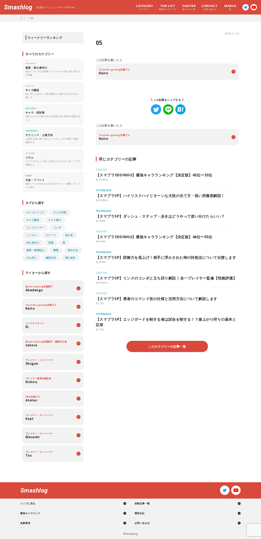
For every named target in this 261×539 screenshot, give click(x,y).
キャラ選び (54, 220)
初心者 (69, 235)
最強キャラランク (167, 7)
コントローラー (35, 227)
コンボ (57, 227)
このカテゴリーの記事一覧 (167, 346)
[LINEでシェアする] (168, 109)
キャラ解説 (33, 220)
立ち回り (32, 257)
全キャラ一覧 (189, 7)
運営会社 (140, 513)
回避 (50, 242)
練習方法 (51, 257)
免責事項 (25, 523)
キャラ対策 (59, 212)
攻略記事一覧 (142, 503)
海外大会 (73, 250)
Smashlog (18, 7)
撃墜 (56, 250)
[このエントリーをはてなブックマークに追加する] (180, 109)
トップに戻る (27, 503)
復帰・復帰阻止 (35, 250)
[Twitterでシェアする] (156, 109)
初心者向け (33, 242)
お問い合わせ (209, 7)
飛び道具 (70, 257)
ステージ (51, 235)
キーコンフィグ (35, 212)
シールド (32, 235)
